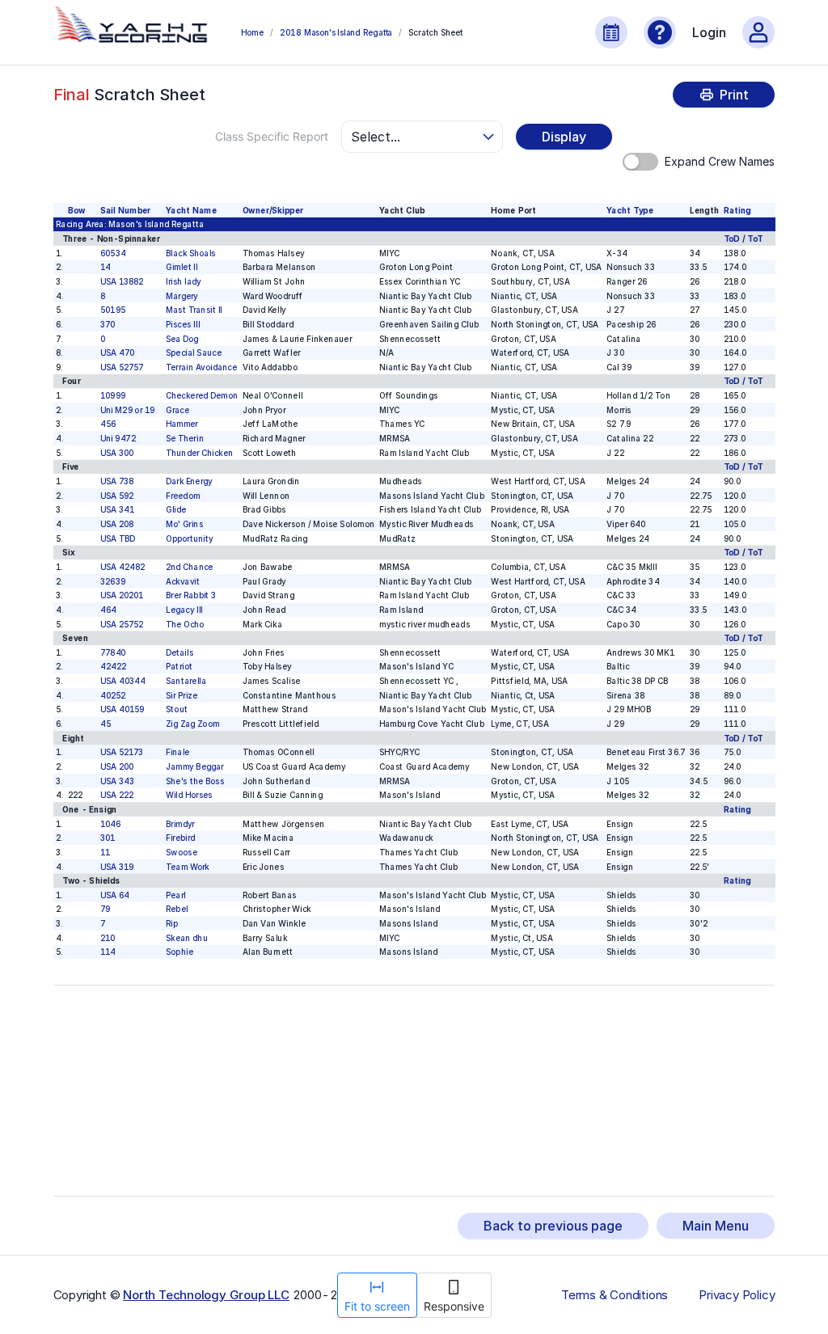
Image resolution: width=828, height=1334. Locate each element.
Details (179, 652)
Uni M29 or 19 (126, 410)
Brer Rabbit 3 (191, 595)
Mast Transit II (194, 310)
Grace (177, 410)
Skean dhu (187, 938)
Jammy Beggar (195, 766)
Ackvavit (183, 581)
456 (107, 424)
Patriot (179, 667)
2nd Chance (189, 567)
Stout (177, 710)
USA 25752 (121, 624)
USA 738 (116, 481)
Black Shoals (191, 253)
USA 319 (116, 867)
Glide (176, 509)
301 (107, 837)
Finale (177, 752)
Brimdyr (180, 824)
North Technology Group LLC (206, 1294)
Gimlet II (182, 267)
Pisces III (183, 324)
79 (104, 909)
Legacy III (184, 609)
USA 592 (116, 495)
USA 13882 (121, 281)
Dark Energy (189, 481)
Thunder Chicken (199, 453)
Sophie (179, 952)
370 (107, 324)
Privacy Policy (737, 1295)
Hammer (181, 424)
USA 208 (116, 524)
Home (252, 32)
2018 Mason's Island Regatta (336, 32)
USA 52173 (121, 752)
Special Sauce (194, 352)
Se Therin (185, 438)
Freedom (183, 495)
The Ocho (185, 624)
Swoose (181, 852)
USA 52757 (121, 367)
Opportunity (189, 538)
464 (107, 609)
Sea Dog (182, 339)
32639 (112, 581)
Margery (182, 296)
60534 (112, 253)
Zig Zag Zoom (192, 723)
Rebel (177, 909)
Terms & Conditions (614, 1295)
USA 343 (116, 781)
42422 (112, 667)
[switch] (640, 162)
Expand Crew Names (720, 161)
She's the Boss (195, 781)
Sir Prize (181, 695)
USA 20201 (121, 595)
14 (104, 267)
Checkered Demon (202, 395)
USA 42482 (121, 567)
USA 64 (114, 895)
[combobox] (415, 136)
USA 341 (116, 509)
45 (104, 723)
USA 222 (116, 795)
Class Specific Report (271, 136)
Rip (172, 923)
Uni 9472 (117, 438)
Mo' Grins (184, 524)
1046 (109, 824)
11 (104, 852)
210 (107, 938)
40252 (112, 695)
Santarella (186, 681)
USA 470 (116, 352)
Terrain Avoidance (201, 367)
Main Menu (715, 1226)
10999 (112, 395)
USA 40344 (122, 681)
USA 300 (116, 453)
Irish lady (183, 281)
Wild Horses (189, 795)
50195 (112, 310)
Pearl (176, 895)
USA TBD (116, 538)
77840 (112, 652)
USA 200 (116, 766)
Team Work (187, 867)
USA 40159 (121, 710)
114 (107, 952)
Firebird (180, 837)
